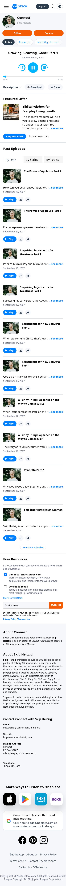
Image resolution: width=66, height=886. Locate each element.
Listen (8, 42)
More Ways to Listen (48, 42)
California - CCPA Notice (33, 867)
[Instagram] (44, 840)
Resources (24, 42)
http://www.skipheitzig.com (18, 737)
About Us (32, 854)
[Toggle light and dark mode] (60, 6)
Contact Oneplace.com (42, 861)
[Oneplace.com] (19, 6)
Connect (23, 17)
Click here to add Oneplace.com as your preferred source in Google (35, 824)
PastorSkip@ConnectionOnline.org (21, 727)
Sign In (42, 6)
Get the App (16, 854)
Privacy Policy (48, 854)
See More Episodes (33, 547)
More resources (39, 136)
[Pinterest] (33, 840)
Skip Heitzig (24, 22)
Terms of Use (18, 861)
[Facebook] (22, 840)
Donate (49, 33)
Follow (17, 33)
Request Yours (14, 136)
